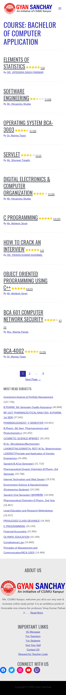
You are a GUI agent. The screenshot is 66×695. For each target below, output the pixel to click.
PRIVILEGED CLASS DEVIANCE (22, 520)
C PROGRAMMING (32, 217)
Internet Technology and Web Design (24, 479)
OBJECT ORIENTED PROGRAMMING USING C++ (26, 280)
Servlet (22, 154)
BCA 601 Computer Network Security (33, 318)
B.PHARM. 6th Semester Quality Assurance (28, 407)
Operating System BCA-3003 (28, 126)
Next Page (33, 379)
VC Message (33, 632)
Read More (36, 612)
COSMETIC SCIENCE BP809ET (21, 438)
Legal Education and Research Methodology (28, 510)
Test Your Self (33, 645)
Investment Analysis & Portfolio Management (28, 397)
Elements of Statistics (24, 62)
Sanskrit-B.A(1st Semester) (19, 463)
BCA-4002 (25, 351)
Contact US (33, 649)
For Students (33, 640)
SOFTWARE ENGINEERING (27, 94)
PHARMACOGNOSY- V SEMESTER (23, 423)
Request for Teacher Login (33, 654)
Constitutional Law (14, 542)
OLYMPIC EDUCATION (16, 537)
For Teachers (33, 636)
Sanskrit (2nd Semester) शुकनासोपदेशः (23, 495)
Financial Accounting (15, 531)
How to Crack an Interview (24, 245)
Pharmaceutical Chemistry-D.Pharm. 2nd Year (29, 500)
